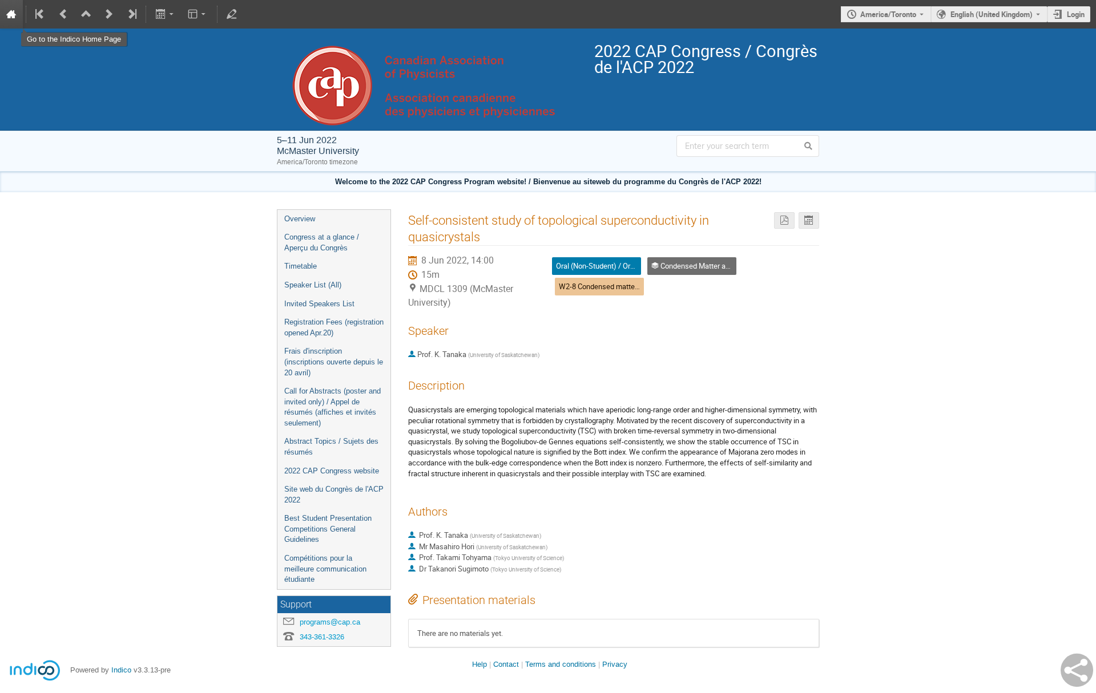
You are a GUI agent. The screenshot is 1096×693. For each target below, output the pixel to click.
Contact (506, 664)
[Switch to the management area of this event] (231, 14)
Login (1076, 14)
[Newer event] (109, 14)
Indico (121, 670)
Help (479, 664)
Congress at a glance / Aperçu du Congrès (321, 242)
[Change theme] (198, 14)
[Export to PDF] (784, 220)
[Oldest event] (40, 14)
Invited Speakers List (319, 303)
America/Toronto (888, 14)
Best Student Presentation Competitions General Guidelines (328, 529)
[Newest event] (131, 14)
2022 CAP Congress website (331, 471)
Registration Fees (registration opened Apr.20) (334, 327)
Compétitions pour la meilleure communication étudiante (325, 568)
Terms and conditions (560, 664)
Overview (299, 218)
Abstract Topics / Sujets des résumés (331, 446)
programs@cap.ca (330, 622)
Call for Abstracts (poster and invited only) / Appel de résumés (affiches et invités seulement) (332, 407)
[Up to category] (86, 14)
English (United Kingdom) (991, 14)
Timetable (300, 266)
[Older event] (63, 14)
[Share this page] (1077, 670)
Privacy (614, 664)
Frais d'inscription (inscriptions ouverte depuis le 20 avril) (333, 361)
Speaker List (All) (312, 285)
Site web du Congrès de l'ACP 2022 (334, 494)
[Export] (165, 14)
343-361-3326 (322, 637)
